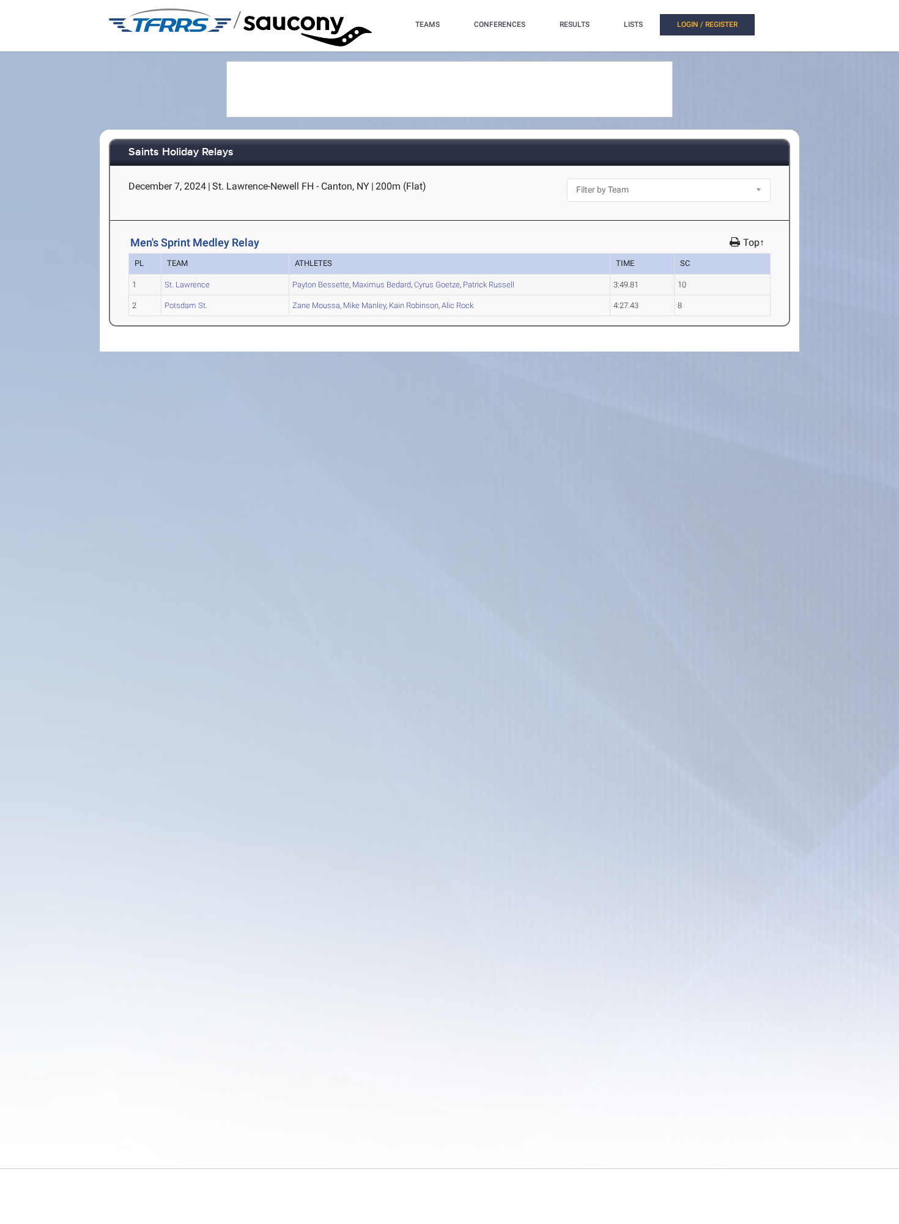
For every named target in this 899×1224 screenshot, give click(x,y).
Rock (457, 305)
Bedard (381, 284)
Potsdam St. (186, 305)
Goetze (437, 284)
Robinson (413, 305)
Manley (364, 305)
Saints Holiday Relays (181, 153)
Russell (488, 284)
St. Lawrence (187, 284)
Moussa (316, 305)
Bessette (320, 284)
